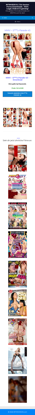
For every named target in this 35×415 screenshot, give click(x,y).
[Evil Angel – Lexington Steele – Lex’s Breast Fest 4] (17, 228)
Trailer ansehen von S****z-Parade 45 (17, 94)
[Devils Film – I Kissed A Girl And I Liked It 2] (17, 402)
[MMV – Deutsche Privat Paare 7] (17, 286)
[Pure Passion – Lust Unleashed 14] (17, 373)
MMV (18, 138)
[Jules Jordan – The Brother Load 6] (17, 257)
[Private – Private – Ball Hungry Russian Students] (17, 170)
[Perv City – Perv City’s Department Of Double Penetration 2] (17, 199)
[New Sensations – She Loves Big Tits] (17, 315)
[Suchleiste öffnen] (32, 18)
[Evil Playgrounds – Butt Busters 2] (17, 344)
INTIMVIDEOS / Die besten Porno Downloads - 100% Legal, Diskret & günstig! (17, 7)
